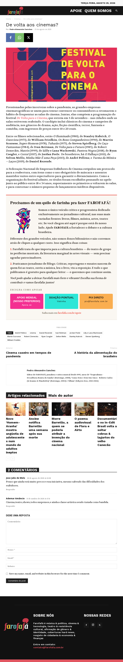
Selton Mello (61, 336)
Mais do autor (60, 395)
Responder (10, 489)
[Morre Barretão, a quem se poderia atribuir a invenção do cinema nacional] (61, 409)
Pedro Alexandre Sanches (21, 29)
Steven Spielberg (93, 336)
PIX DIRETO (96, 299)
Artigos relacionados (26, 395)
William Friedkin (13, 340)
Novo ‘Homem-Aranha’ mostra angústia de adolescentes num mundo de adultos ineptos (15, 435)
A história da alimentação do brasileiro (95, 354)
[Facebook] (10, 37)
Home (8, 19)
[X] (28, 37)
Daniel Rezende (45, 333)
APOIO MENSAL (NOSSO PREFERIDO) (26, 301)
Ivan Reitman (61, 333)
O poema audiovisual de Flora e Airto (83, 424)
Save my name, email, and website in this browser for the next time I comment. (49, 573)
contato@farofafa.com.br (48, 647)
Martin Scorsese (14, 336)
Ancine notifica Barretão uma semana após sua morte (38, 428)
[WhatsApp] (19, 37)
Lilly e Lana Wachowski (93, 333)
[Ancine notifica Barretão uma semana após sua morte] (38, 409)
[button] (116, 10)
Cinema (17, 19)
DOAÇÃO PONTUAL (61, 299)
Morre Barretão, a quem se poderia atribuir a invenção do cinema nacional (61, 432)
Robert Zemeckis (31, 336)
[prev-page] (8, 459)
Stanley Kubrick (75, 336)
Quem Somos (98, 10)
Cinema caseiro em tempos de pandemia (28, 354)
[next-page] (13, 459)
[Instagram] (93, 625)
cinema (33, 333)
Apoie (76, 10)
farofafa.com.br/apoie (69, 313)
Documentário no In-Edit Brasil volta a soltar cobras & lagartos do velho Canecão (107, 432)
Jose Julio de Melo (15, 477)
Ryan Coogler (47, 336)
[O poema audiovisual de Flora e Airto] (84, 409)
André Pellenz (21, 333)
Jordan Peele (75, 333)
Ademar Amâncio (15, 498)
